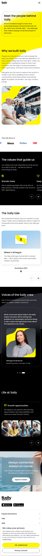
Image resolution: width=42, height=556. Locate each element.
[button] (17, 372)
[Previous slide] (31, 196)
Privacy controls (21, 550)
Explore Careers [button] (21, 480)
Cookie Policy (6, 539)
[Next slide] (38, 196)
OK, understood (21, 545)
